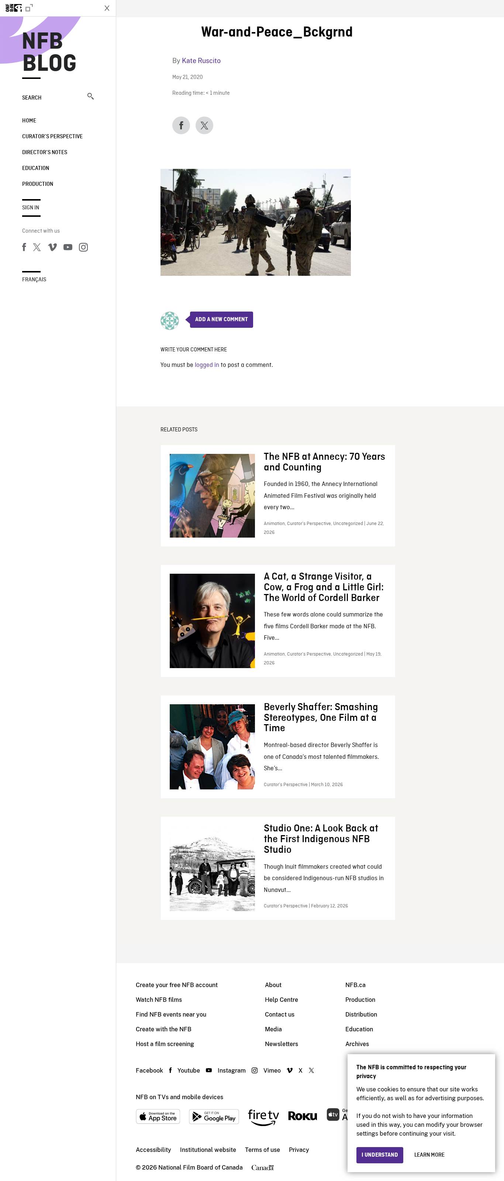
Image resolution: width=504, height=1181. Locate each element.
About (273, 985)
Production (37, 184)
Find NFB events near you (171, 1014)
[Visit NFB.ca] (49, 8)
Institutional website (208, 1149)
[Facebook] (24, 248)
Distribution (361, 1014)
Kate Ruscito (201, 61)
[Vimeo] (52, 248)
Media (273, 1029)
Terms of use (262, 1149)
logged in (207, 365)
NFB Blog (49, 53)
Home (29, 121)
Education (35, 168)
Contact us (279, 1014)
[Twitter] (36, 248)
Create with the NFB (163, 1029)
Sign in (30, 208)
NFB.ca (355, 985)
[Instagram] (83, 248)
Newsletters (281, 1044)
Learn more (429, 1155)
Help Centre (281, 999)
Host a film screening (165, 1044)
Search (32, 98)
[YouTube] (67, 248)
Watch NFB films (159, 999)
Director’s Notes (44, 153)
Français (34, 280)
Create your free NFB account (177, 985)
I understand (380, 1155)
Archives (357, 1044)
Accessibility (153, 1149)
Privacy (299, 1149)
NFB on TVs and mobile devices (179, 1097)
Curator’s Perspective (52, 137)
